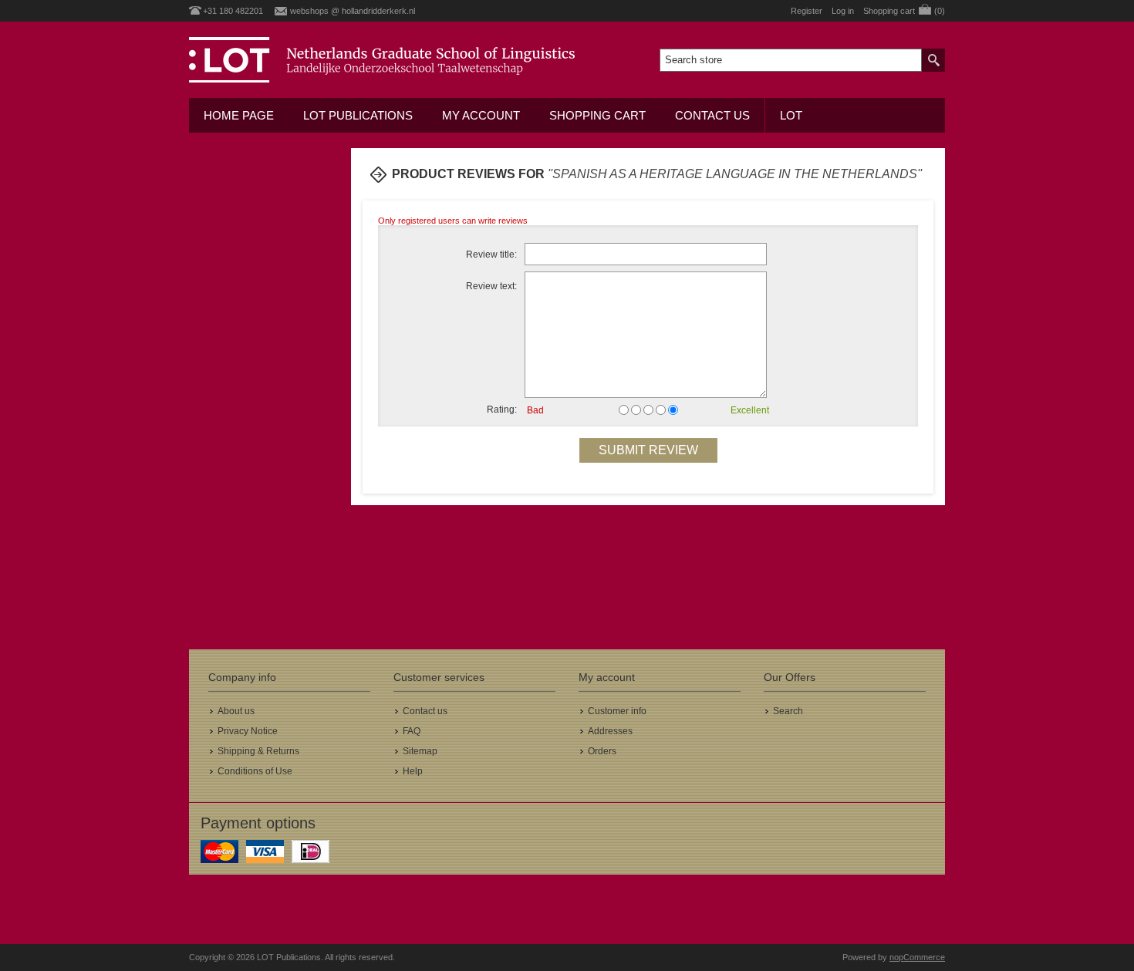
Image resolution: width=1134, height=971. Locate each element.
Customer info (617, 711)
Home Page (239, 115)
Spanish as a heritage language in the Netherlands (734, 173)
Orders (602, 751)
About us (236, 711)
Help (413, 771)
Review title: (491, 254)
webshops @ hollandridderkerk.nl (352, 10)
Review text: (491, 286)
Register (806, 10)
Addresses (610, 731)
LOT (791, 115)
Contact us (712, 115)
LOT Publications (358, 115)
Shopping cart (597, 115)
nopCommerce (917, 957)
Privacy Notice (248, 731)
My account (481, 115)
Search (788, 711)
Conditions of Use (255, 771)
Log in (843, 10)
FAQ (411, 731)
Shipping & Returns (258, 751)
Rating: (502, 409)
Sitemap (420, 751)
